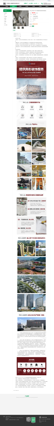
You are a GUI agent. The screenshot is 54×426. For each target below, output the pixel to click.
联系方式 (47, 6)
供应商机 (13, 6)
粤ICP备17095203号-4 (13, 417)
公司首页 (6, 6)
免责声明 (13, 419)
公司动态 (33, 6)
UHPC (5, 23)
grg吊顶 (5, 18)
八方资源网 (10, 419)
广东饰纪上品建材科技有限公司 (19, 417)
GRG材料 (5, 16)
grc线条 (5, 21)
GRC (4, 14)
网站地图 (18, 419)
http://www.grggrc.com (16, 390)
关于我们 (27, 6)
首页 (6, 8)
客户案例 (40, 6)
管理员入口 (15, 419)
